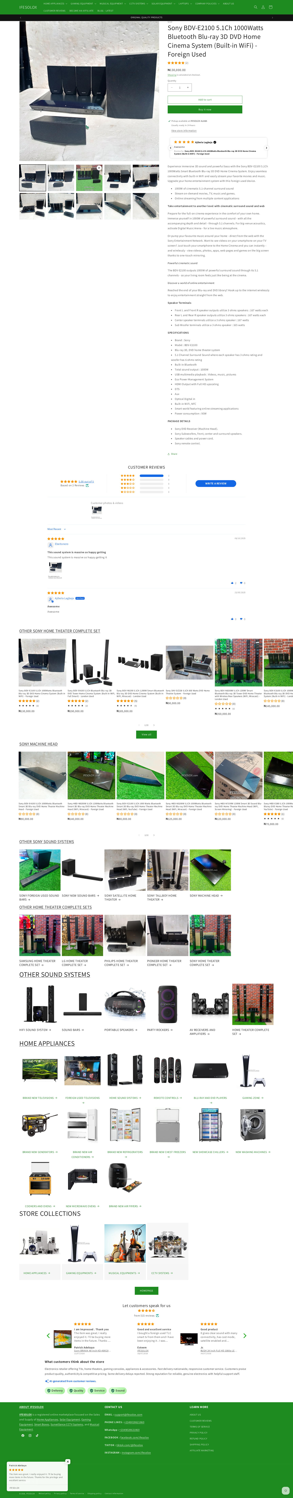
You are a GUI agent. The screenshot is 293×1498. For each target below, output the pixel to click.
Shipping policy (94, 1493)
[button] (55, 3)
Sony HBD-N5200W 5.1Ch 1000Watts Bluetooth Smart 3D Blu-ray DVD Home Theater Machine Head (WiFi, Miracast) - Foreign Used (189, 806)
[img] (55, 539)
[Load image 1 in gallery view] (32, 178)
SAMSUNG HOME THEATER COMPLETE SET (37, 963)
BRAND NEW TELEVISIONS (38, 1098)
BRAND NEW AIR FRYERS (123, 1206)
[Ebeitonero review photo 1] (55, 570)
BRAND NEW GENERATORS (38, 1152)
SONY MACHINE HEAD (38, 744)
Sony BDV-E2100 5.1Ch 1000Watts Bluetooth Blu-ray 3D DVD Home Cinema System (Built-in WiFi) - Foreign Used (42, 693)
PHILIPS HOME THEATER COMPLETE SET (121, 963)
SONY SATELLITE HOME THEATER (120, 897)
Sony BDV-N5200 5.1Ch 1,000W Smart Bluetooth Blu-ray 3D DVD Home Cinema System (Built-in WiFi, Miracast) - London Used (140, 693)
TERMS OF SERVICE (200, 1426)
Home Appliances (47, 1419)
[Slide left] (139, 725)
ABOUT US (195, 1414)
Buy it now (205, 109)
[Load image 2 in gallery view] (61, 178)
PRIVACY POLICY (198, 1432)
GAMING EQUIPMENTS (79, 1273)
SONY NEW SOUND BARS (78, 895)
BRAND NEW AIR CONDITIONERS (82, 1154)
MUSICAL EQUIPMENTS (122, 1273)
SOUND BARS (71, 1030)
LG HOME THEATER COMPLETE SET (75, 963)
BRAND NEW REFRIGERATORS (125, 1152)
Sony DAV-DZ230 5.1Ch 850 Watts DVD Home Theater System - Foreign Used (188, 692)
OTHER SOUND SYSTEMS (54, 974)
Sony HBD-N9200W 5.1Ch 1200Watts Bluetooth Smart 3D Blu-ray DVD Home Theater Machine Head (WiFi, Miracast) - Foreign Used (90, 806)
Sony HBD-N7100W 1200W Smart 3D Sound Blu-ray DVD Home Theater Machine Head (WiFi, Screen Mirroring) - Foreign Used (238, 806)
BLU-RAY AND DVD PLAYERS (210, 1098)
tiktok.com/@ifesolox (129, 1445)
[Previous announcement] (20, 17)
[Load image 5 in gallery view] (32, 206)
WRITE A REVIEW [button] (215, 483)
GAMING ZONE (251, 1098)
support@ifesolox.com (128, 1414)
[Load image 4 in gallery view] (146, 178)
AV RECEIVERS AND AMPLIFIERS (202, 1032)
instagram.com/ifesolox (136, 1452)
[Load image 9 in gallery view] (146, 206)
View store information (184, 130)
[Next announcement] (272, 17)
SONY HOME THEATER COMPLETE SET (204, 963)
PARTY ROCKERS (158, 1030)
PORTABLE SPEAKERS (119, 1030)
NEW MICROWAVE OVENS (81, 1206)
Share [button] (174, 453)
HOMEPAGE (146, 1290)
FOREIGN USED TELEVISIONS (82, 1098)
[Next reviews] (266, 148)
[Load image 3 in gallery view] (117, 178)
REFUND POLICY (198, 1438)
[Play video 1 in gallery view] (89, 178)
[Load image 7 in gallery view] (89, 206)
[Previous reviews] (170, 148)
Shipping (172, 75)
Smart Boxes (41, 1424)
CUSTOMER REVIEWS (201, 1420)
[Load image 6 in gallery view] (61, 206)
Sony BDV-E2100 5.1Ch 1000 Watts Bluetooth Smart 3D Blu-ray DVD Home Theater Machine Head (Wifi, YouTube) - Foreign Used (139, 806)
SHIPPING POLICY (199, 1444)
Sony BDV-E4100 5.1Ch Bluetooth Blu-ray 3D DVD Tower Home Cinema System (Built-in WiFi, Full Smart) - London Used (91, 693)
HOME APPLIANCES (47, 1043)
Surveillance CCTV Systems (67, 1424)
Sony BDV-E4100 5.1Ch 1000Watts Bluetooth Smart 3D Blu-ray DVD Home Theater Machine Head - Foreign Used (41, 806)
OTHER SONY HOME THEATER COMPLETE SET (59, 630)
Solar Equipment (70, 1419)
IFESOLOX (30, 1493)
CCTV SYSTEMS (160, 1273)
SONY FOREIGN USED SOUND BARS (39, 897)
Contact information (114, 1493)
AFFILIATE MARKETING (202, 1450)
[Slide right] (154, 725)
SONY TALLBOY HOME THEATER (162, 897)
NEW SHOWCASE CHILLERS (209, 1152)
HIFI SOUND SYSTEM (33, 1030)
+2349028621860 (134, 1422)
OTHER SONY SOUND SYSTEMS (46, 841)
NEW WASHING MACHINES (251, 1152)
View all (146, 734)
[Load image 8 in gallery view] (117, 206)
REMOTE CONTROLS (166, 1098)
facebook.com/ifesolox (134, 1437)
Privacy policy (60, 1493)
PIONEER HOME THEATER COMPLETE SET (164, 963)
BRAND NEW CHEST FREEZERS (168, 1152)
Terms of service (77, 1493)
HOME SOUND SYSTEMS (123, 1098)
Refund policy (45, 1493)
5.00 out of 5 (86, 481)
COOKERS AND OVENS (38, 1206)
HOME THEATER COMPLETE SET (250, 1032)
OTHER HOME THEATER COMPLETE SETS (55, 907)
